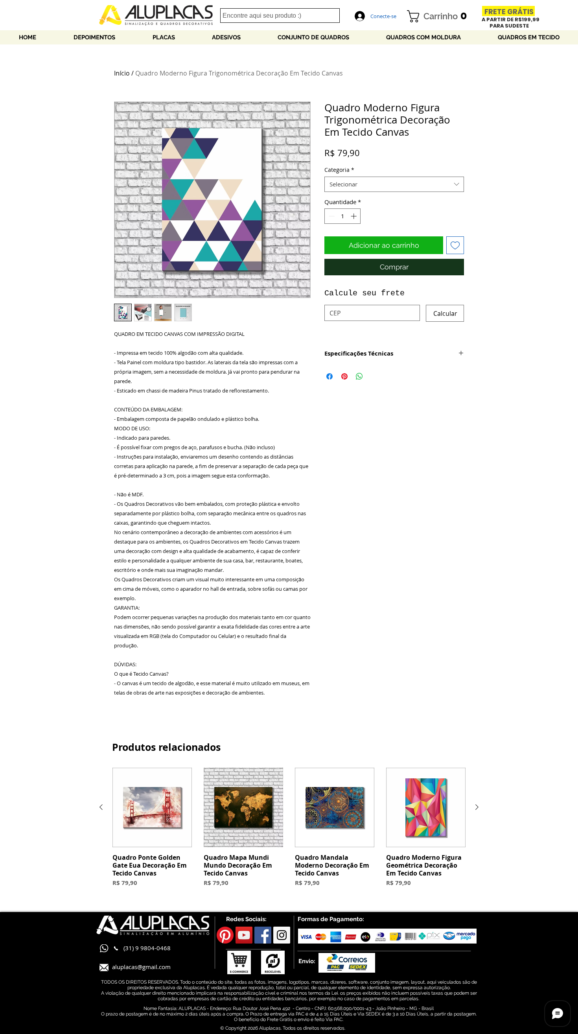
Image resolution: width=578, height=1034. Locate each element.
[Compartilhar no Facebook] (329, 376)
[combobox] (394, 184)
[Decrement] (331, 216)
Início (122, 73)
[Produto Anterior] (101, 807)
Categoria (339, 169)
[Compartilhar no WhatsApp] (359, 376)
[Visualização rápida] (152, 807)
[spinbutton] (342, 216)
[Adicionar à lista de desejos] (455, 245)
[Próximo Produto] (477, 807)
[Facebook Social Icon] (262, 935)
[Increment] (354, 216)
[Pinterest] (225, 935)
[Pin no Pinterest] (344, 376)
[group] (289, 831)
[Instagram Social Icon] (281, 935)
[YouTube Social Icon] (244, 935)
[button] (440, 16)
